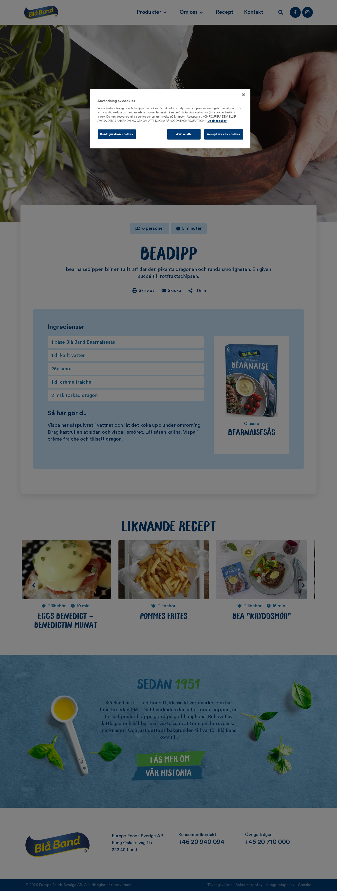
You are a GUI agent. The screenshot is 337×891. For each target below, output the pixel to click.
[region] (170, 118)
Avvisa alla (183, 134)
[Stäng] (243, 94)
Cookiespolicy (216, 121)
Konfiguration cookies (116, 134)
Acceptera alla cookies (223, 134)
